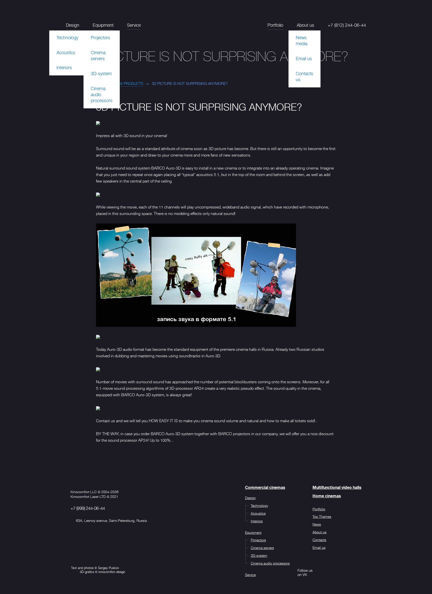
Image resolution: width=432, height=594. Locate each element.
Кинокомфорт (216, 28)
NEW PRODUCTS (128, 83)
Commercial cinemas (265, 487)
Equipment (103, 25)
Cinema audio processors (101, 94)
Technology (67, 37)
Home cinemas (326, 496)
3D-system (101, 73)
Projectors (100, 37)
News (316, 524)
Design (72, 25)
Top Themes (321, 517)
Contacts (319, 540)
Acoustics (65, 52)
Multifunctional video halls (337, 487)
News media (301, 40)
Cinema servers (98, 55)
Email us (304, 58)
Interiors (64, 67)
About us (305, 25)
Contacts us (304, 76)
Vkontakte (289, 573)
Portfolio (275, 25)
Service (134, 25)
